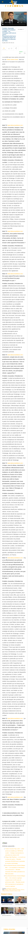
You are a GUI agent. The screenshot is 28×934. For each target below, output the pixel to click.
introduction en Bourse (13, 889)
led (16, 888)
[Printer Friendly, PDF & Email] (4, 842)
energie (3, 889)
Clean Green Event (12, 58)
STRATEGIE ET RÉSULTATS (11, 887)
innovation (7, 889)
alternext (22, 888)
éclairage (6, 888)
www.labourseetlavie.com (15, 124)
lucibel (19, 889)
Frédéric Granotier (11, 888)
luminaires (19, 888)
